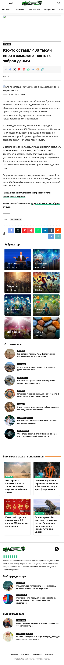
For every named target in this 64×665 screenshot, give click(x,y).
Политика (12, 263)
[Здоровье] (46, 305)
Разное (39, 332)
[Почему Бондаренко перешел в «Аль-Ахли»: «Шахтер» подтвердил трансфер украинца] (46, 470)
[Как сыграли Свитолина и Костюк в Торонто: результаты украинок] (9, 420)
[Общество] (17, 282)
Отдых (7, 44)
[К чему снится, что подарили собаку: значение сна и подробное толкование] (9, 407)
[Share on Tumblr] (51, 230)
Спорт (38, 286)
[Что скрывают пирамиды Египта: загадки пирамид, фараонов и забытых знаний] (17, 470)
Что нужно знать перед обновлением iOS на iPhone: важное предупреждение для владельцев (36, 600)
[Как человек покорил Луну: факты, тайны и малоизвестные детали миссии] (9, 354)
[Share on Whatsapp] (28, 69)
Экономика (41, 263)
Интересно (16, 219)
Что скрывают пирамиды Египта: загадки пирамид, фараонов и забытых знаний (16, 486)
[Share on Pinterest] (24, 69)
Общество (12, 286)
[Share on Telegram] (33, 69)
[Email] (38, 69)
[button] (5, 3)
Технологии (13, 309)
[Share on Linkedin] (45, 230)
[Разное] (46, 328)
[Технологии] (17, 305)
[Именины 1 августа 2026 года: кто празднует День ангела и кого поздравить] (8, 636)
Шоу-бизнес (13, 332)
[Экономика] (46, 259)
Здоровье (40, 309)
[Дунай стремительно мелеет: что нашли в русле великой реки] (9, 367)
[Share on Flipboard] (19, 69)
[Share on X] (15, 69)
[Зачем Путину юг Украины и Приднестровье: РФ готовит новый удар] (8, 623)
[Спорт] (46, 282)
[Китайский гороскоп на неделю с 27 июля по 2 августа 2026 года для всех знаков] (9, 394)
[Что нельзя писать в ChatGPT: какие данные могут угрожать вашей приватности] (9, 434)
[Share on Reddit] (58, 230)
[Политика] (17, 259)
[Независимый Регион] (32, 3)
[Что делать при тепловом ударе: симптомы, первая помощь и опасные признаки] (8, 586)
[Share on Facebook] (10, 69)
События (21, 364)
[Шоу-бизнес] (17, 328)
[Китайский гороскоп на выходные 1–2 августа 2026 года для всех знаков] (17, 507)
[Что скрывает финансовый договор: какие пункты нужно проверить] (9, 380)
